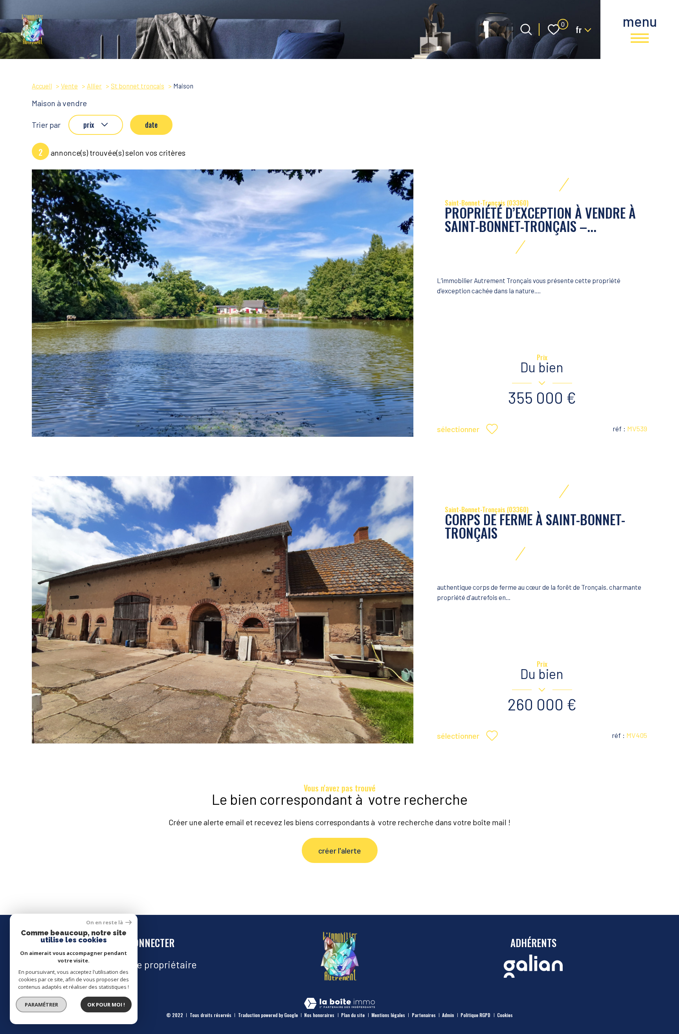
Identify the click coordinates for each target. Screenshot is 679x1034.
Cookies (505, 1015)
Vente (69, 86)
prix (88, 125)
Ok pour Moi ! (106, 1004)
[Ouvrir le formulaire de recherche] (526, 29)
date (151, 125)
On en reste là (104, 922)
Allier (94, 86)
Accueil (42, 86)
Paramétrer (41, 1004)
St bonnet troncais (137, 86)
